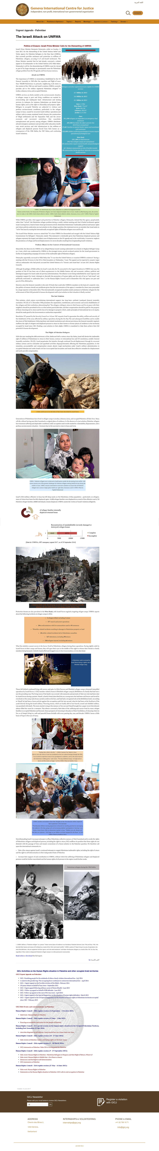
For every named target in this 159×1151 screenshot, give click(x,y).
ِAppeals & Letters (100, 21)
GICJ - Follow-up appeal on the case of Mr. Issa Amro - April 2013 (41, 993)
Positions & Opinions (55, 21)
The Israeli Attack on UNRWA (38, 36)
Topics (68, 21)
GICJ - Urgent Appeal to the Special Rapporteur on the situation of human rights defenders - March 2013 (54, 995)
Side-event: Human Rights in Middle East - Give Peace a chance (41, 1057)
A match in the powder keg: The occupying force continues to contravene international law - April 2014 (54, 981)
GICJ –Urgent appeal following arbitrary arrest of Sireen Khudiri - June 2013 (45, 988)
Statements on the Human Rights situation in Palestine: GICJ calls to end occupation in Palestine (52, 1072)
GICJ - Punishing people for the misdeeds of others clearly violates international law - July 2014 (51, 978)
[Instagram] (137, 8)
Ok (50, 1104)
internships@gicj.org (72, 1122)
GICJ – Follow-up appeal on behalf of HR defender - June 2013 (40, 990)
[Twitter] (127, 8)
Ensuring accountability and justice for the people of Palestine (40, 1022)
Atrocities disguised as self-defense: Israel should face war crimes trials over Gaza (47, 1032)
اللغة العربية (138, 2)
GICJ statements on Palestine (29, 1062)
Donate (123, 21)
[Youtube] (132, 8)
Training (114, 21)
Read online (20, 956)
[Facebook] (122, 8)
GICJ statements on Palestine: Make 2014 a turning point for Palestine (43, 1047)
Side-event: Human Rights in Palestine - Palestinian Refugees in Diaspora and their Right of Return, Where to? (56, 1055)
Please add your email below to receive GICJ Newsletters (46, 1100)
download (29, 956)
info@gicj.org (123, 1127)
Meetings (87, 21)
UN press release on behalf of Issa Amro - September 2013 (39, 985)
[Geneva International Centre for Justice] (22, 9)
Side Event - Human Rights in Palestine (33, 1015)
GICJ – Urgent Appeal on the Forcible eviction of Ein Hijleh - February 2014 (44, 983)
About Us (39, 21)
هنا (89, 960)
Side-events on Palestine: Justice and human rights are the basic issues (43, 1040)
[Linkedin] (141, 8)
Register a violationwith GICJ (116, 1100)
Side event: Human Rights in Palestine (32, 1069)
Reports (78, 21)
